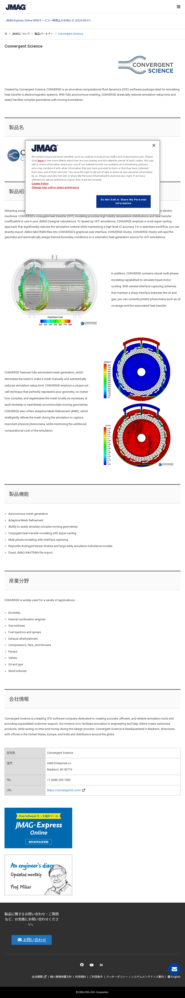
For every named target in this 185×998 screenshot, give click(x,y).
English (175, 976)
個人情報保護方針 (61, 976)
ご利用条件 (96, 976)
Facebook (83, 966)
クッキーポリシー (117, 976)
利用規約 (80, 976)
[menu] (178, 7)
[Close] (154, 145)
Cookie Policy (40, 183)
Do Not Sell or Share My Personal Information (123, 201)
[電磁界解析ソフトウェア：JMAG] (16, 6)
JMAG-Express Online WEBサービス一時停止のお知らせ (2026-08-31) (48, 20)
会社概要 (37, 976)
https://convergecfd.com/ (64, 790)
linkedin (102, 966)
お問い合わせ (34, 940)
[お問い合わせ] (174, 969)
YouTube (92, 966)
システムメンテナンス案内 (147, 976)
